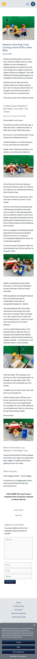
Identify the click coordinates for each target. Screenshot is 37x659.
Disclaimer (18, 610)
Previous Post (18, 510)
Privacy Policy (22, 656)
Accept (18, 642)
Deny (18, 647)
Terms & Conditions (18, 613)
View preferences (18, 652)
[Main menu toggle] (33, 4)
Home (18, 602)
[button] (34, 625)
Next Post (18, 515)
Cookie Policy (13, 656)
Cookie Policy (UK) (19, 617)
